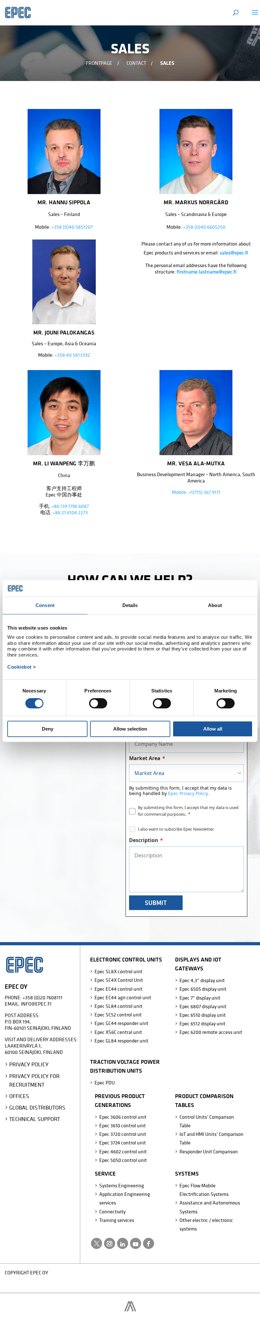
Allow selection (130, 729)
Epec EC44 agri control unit (122, 997)
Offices (19, 1096)
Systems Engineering (121, 1185)
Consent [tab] (45, 605)
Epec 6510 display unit (202, 1015)
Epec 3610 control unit (122, 1125)
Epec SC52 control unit (118, 1014)
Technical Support (34, 1119)
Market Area (144, 758)
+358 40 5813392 (72, 355)
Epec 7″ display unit (199, 998)
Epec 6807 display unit (202, 1006)
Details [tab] (130, 605)
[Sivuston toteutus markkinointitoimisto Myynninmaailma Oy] (130, 1309)
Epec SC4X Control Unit (118, 980)
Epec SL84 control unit (118, 1006)
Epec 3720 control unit (122, 1134)
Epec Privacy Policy (187, 793)
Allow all (212, 729)
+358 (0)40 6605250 (204, 227)
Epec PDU (104, 1082)
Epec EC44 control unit (118, 989)
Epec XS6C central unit (118, 1032)
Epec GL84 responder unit (121, 1040)
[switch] (98, 703)
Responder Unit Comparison (208, 1151)
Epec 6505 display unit (202, 989)
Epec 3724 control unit (122, 1142)
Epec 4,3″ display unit (202, 980)
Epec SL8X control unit (118, 971)
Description (143, 840)
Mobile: (180, 492)
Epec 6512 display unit (202, 1023)
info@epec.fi (36, 1004)
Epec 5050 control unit (123, 1160)
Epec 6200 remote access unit (210, 1032)
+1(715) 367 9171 (204, 492)
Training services (116, 1220)
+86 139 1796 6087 (70, 506)
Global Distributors (37, 1107)
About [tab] (215, 605)
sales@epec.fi (234, 252)
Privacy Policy (29, 1064)
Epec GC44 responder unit (121, 1023)
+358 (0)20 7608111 (42, 997)
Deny (47, 729)
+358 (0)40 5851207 (72, 227)
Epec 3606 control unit (122, 1117)
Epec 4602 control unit (123, 1151)
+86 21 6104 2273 (70, 512)
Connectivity (112, 1211)
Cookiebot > (21, 667)
